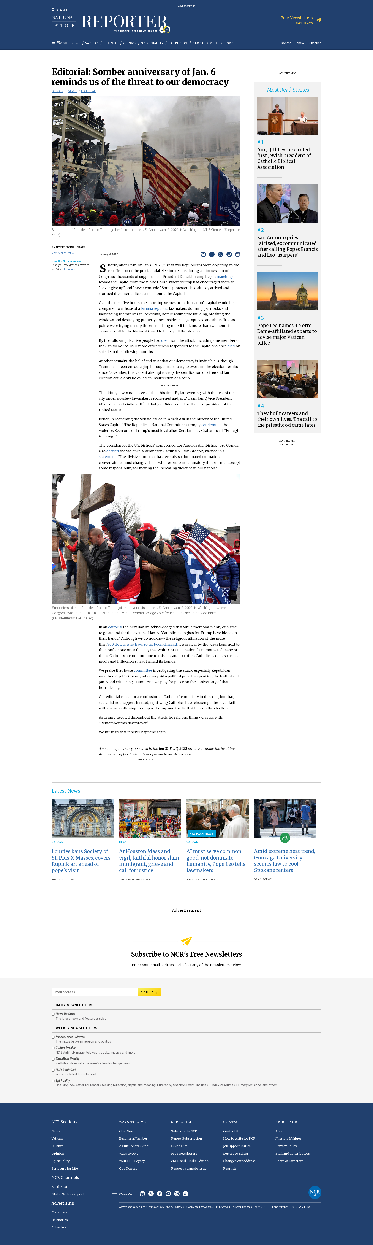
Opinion (130, 43)
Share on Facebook (212, 254)
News (76, 43)
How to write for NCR (239, 1138)
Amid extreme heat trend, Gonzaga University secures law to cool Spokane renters (284, 860)
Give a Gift (179, 1146)
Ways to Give (128, 1154)
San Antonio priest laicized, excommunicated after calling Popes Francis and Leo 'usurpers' (287, 246)
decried (112, 451)
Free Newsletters (184, 1154)
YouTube (168, 1193)
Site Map (188, 1206)
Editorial (88, 91)
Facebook (159, 1193)
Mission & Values (288, 1138)
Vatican (92, 43)
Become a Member (133, 1138)
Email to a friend (229, 254)
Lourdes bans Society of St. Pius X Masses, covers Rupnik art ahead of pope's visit (81, 860)
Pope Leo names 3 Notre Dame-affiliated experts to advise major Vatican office (287, 334)
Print (237, 254)
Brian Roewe (263, 879)
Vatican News (202, 833)
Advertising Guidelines (132, 1206)
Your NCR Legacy (132, 1161)
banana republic (154, 308)
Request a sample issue (189, 1168)
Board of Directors (289, 1161)
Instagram (177, 1193)
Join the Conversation (66, 261)
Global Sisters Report (213, 43)
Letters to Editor (235, 1154)
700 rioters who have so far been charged (142, 644)
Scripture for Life (65, 1168)
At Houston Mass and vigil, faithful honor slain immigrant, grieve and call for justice (149, 860)
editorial (115, 627)
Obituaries (60, 1220)
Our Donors (128, 1168)
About (280, 1131)
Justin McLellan (63, 879)
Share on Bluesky (203, 254)
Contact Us (231, 1131)
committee (143, 670)
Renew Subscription (186, 1138)
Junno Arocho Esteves (202, 879)
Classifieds (60, 1212)
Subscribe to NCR (184, 1131)
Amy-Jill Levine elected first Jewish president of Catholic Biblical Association (284, 158)
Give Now (126, 1131)
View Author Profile (63, 252)
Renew (299, 43)
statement (107, 457)
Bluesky (142, 1193)
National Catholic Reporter (314, 1192)
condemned (211, 425)
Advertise (59, 1227)
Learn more (70, 269)
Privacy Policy (286, 1146)
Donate (286, 43)
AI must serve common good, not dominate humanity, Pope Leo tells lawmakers (215, 860)
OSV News (143, 879)
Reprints (230, 1168)
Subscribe (314, 43)
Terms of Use (155, 1206)
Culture (111, 43)
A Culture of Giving (134, 1146)
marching (225, 276)
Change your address (239, 1161)
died (165, 340)
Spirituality (152, 43)
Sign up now (304, 23)
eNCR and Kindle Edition (190, 1161)
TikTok (185, 1193)
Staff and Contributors (292, 1154)
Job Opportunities (237, 1146)
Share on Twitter (220, 254)
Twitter (151, 1193)
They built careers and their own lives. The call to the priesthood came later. (287, 419)
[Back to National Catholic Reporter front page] (111, 24)
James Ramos (128, 879)
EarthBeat (178, 43)
